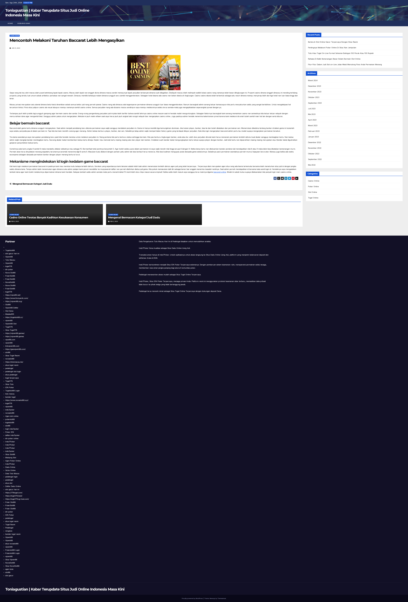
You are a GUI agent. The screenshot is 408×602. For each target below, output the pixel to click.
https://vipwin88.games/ (15, 333)
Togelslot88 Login (12, 391)
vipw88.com (10, 340)
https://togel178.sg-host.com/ (17, 499)
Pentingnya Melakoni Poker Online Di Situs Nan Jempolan (332, 48)
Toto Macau (10, 260)
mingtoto (8, 531)
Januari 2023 (313, 137)
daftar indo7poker (12, 435)
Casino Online (14, 35)
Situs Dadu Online (213, 255)
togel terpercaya (12, 378)
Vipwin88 (9, 257)
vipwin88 (9, 320)
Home (10, 23)
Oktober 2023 (313, 97)
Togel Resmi (10, 524)
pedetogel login (11, 477)
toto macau (9, 394)
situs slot (8, 483)
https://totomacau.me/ (14, 362)
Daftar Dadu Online (13, 486)
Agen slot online (11, 416)
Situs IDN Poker (155, 281)
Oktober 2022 (313, 154)
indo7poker (9, 410)
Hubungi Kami (23, 23)
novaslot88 (9, 359)
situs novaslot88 (11, 544)
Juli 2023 (312, 109)
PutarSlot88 (10, 276)
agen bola (9, 569)
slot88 (7, 352)
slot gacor (9, 575)
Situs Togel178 (11, 330)
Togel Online (313, 198)
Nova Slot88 (10, 273)
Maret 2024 (313, 80)
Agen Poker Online (13, 461)
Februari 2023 (314, 131)
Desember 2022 (314, 142)
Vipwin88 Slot (10, 324)
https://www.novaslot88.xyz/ (16, 400)
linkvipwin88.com (12, 346)
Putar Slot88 (10, 502)
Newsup (212, 598)
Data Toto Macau (12, 473)
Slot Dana (9, 311)
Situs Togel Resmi (12, 356)
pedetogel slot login (13, 371)
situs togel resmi (11, 365)
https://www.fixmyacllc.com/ (16, 298)
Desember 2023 (314, 86)
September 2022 (315, 159)
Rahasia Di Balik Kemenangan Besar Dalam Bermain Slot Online (334, 59)
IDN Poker (9, 387)
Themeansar (221, 598)
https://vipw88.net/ (13, 295)
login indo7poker (12, 429)
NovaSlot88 (10, 282)
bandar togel (10, 397)
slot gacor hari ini (12, 253)
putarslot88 (10, 419)
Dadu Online (10, 467)
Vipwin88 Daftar (11, 308)
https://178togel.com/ (13, 493)
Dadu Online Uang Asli (181, 248)
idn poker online (11, 438)
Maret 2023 (312, 125)
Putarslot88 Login (12, 550)
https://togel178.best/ (13, 496)
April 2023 (312, 120)
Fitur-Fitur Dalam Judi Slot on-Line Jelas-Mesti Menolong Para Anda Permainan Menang (345, 64)
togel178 (8, 266)
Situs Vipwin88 (11, 560)
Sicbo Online (10, 470)
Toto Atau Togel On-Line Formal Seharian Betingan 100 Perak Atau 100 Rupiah (341, 53)
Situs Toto (9, 384)
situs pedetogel (11, 375)
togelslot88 (9, 422)
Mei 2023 (312, 114)
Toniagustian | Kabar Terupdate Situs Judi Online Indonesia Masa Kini (64, 589)
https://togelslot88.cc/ (14, 317)
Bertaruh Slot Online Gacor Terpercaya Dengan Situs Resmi (333, 42)
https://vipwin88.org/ (13, 301)
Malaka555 (9, 314)
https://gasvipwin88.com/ (15, 349)
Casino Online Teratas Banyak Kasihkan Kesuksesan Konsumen (48, 217)
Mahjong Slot (10, 458)
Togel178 (9, 327)
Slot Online (312, 192)
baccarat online (219, 172)
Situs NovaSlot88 (12, 566)
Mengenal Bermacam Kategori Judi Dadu (32, 184)
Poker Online (313, 186)
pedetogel (9, 368)
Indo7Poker (10, 442)
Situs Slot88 (10, 454)
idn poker (9, 269)
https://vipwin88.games (14, 336)
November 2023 (314, 92)
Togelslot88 (10, 250)
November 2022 (314, 148)
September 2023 (315, 103)
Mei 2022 (312, 165)
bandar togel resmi (12, 534)
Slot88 (8, 304)
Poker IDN (9, 432)
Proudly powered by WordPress (192, 598)
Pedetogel (9, 528)
